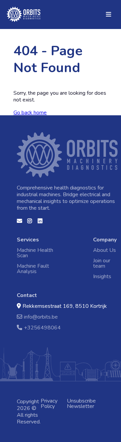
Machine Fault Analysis (33, 268)
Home (15, 10)
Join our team (101, 263)
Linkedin (40, 223)
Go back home (30, 112)
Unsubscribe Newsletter (81, 403)
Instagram (30, 223)
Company (105, 239)
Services (28, 239)
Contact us (19, 223)
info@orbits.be (41, 317)
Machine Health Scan (35, 252)
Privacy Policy (49, 403)
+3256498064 (42, 327)
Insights (102, 276)
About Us (104, 250)
